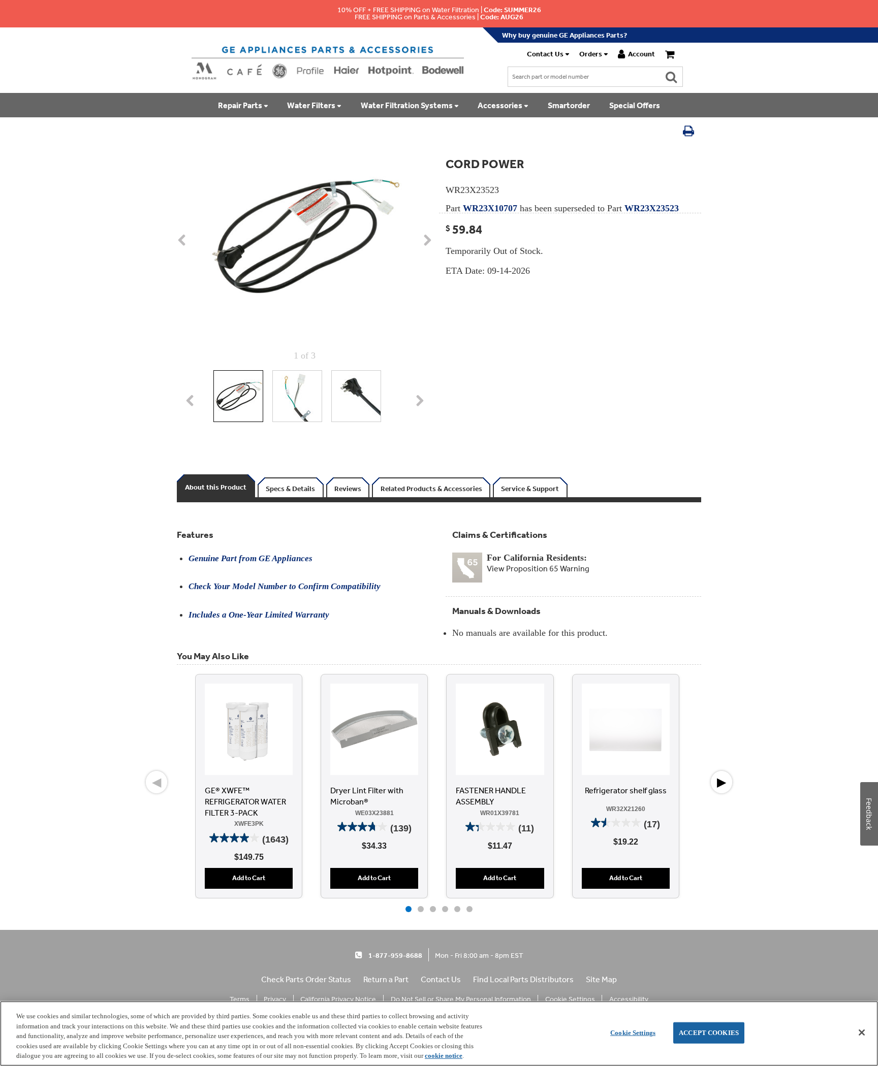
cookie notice (443, 1055)
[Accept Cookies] (862, 1032)
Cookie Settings (632, 1033)
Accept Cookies (709, 1033)
